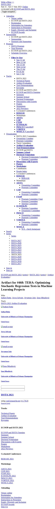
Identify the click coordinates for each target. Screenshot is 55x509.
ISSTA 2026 (16, 243)
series (25, 275)
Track (3, 301)
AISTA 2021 (6, 469)
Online (25, 7)
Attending (10, 16)
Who (3, 295)
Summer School (22, 97)
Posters (19, 104)
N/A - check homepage (30, 229)
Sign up (9, 270)
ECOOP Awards (18, 32)
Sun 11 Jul (20, 60)
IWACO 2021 (6, 478)
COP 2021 (5, 471)
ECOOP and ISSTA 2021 (24, 9)
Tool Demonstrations (24, 85)
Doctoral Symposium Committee (34, 157)
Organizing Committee (30, 185)
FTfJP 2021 (5, 473)
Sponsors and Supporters (21, 41)
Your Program (17, 48)
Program (9, 44)
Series (13, 236)
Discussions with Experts (26, 101)
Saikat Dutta (6, 298)
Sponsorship (11, 34)
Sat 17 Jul (20, 74)
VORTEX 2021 (7, 480)
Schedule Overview (19, 53)
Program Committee (24, 141)
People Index (21, 171)
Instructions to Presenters (21, 28)
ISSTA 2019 (16, 259)
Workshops (20, 106)
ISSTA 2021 (35, 275)
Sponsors (20, 95)
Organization (11, 134)
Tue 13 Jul (20, 65)
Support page (5, 403)
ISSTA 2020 (16, 257)
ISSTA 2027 (16, 241)
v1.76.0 (24, 401)
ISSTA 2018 (16, 261)
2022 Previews (22, 108)
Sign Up (4, 507)
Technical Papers (23, 81)
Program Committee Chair (32, 199)
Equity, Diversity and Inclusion (23, 30)
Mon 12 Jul (21, 62)
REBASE (25, 178)
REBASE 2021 (7, 459)
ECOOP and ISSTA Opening (28, 92)
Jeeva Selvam (17, 298)
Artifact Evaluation (24, 83)
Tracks (9, 76)
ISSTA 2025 (16, 245)
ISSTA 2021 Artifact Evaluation (14, 303)
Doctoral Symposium (25, 99)
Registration (16, 23)
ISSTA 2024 (16, 247)
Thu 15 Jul (20, 69)
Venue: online (16, 18)
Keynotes (20, 88)
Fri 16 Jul (20, 71)
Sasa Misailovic (43, 298)
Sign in (9, 268)
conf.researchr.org (13, 401)
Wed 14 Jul (20, 67)
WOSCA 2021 (7, 483)
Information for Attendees (21, 25)
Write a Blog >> (7, 2)
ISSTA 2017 (16, 264)
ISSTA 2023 (16, 250)
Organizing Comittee (24, 138)
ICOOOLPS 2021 (8, 476)
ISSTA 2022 (16, 252)
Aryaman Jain (30, 298)
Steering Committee (29, 204)
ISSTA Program (17, 46)
